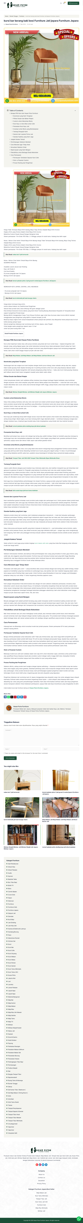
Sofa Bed (11, 1099)
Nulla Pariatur (12, 1040)
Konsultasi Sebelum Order (19, 147)
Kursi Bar (11, 947)
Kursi (9, 944)
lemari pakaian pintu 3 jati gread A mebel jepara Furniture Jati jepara (34, 281)
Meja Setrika (12, 1015)
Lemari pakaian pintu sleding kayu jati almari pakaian (29, 426)
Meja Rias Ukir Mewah (15, 1012)
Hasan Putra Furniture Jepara (41, 1220)
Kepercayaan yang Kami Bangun (20, 150)
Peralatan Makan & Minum (16, 1049)
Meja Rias (11, 1009)
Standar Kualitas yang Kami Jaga (23, 137)
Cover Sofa (11, 895)
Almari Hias (11, 867)
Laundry (10, 984)
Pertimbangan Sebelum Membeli (21, 142)
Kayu (9, 935)
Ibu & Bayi (11, 919)
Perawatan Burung (14, 1055)
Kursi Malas (11, 960)
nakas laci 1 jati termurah (20, 254)
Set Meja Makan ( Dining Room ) (18, 1093)
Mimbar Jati (41, 1211)
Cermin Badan (12, 891)
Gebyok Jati (11, 913)
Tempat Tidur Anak (14, 1114)
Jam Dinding (12, 922)
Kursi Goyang (12, 953)
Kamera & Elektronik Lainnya (17, 929)
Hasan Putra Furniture (21, 706)
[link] (5, 697)
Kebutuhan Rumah (14, 938)
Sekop (10, 1086)
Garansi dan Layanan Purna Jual (23, 134)
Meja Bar (10, 1000)
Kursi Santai (11, 966)
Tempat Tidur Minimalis (15, 1120)
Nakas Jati (11, 1031)
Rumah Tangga (12, 1083)
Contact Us (41, 1177)
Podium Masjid (12, 1068)
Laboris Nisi (11, 978)
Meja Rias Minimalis (41, 1208)
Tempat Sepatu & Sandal (15, 1111)
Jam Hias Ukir (12, 925)
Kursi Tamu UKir (13, 972)
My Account (74, 3)
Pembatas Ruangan (14, 1046)
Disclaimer (41, 1180)
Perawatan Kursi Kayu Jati (21, 126)
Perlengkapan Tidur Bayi (15, 1062)
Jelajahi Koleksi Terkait (18, 139)
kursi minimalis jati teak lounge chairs (24, 298)
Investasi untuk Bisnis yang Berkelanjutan (25, 129)
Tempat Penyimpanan (14, 1108)
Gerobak (10, 916)
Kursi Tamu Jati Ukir (41, 1202)
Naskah (10, 1034)
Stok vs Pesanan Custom (21, 160)
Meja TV (10, 1021)
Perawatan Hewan (13, 1059)
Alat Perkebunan (13, 864)
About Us (41, 1174)
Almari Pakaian (12, 870)
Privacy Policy (41, 1183)
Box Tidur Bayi (12, 882)
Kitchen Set (11, 941)
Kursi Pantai (11, 963)
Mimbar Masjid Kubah (14, 1028)
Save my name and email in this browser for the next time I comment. (26, 753)
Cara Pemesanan (16, 155)
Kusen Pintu (12, 975)
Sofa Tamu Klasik (13, 1102)
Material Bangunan (14, 997)
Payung (10, 1043)
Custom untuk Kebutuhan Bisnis (23, 121)
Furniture (11, 904)
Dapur (10, 898)
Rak (9, 1071)
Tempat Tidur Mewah (14, 1117)
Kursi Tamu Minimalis (14, 969)
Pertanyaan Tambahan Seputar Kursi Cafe (26, 157)
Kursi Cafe (11, 950)
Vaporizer (11, 1127)
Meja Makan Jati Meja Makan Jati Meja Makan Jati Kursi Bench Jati (34, 355)
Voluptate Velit (12, 1133)
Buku (9, 888)
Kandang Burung (13, 932)
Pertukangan (12, 1065)
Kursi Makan (12, 956)
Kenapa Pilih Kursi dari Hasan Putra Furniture (24, 113)
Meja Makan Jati (41, 1193)
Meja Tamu (11, 1018)
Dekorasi (11, 901)
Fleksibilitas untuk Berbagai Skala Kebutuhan (24, 152)
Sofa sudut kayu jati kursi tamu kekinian (25, 490)
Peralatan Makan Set (14, 1052)
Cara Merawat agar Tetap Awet (20, 144)
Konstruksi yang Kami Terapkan (22, 116)
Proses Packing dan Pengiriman (23, 163)
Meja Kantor (12, 1003)
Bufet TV (10, 885)
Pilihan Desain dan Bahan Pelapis (23, 118)
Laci (9, 981)
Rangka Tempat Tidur (14, 1074)
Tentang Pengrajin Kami (20, 131)
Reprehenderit (12, 1077)
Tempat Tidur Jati (41, 1199)
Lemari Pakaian (12, 987)
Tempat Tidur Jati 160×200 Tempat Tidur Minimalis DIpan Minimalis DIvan (36, 458)
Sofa (9, 1096)
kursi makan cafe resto (42, 543)
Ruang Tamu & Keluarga (15, 1080)
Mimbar (10, 1025)
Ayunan (10, 876)
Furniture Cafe (12, 907)
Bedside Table (12, 879)
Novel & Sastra (12, 1037)
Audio (10, 873)
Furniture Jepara (13, 910)
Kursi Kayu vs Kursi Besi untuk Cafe (24, 124)
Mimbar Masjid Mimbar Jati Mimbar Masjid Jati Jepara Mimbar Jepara (35, 392)
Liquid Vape (11, 990)
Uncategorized (12, 1124)
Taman (10, 1105)
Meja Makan (11, 1006)
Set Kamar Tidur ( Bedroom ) (17, 1090)
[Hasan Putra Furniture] (9, 710)
